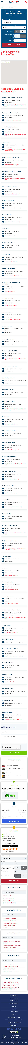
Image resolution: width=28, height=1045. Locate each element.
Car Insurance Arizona (8, 900)
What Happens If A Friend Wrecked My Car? (15, 769)
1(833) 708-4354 (15, 821)
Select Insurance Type (6, 19)
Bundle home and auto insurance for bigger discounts (9, 36)
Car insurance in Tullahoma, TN (10, 982)
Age (15, 25)
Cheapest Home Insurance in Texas (12, 945)
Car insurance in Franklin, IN (9, 985)
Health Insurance (14, 1003)
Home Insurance (14, 1000)
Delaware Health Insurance (10, 920)
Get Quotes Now (14, 44)
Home (2, 7)
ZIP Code (4, 25)
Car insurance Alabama (9, 895)
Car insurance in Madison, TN (9, 988)
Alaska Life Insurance (8, 964)
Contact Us (14, 1009)
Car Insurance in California (9, 902)
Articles (14, 1014)
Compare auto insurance (14, 1017)
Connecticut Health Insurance (10, 923)
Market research (14, 1025)
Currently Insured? (10, 31)
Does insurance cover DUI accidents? (14, 776)
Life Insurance (14, 998)
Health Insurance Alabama (9, 918)
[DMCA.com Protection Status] (14, 1032)
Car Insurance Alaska (8, 898)
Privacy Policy (14, 1011)
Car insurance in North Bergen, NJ (10, 984)
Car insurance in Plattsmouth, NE (10, 987)
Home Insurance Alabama (9, 950)
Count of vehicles (10, 40)
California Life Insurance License (11, 971)
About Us (14, 1006)
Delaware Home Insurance (9, 947)
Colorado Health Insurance (9, 925)
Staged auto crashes (10, 772)
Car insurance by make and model (14, 1020)
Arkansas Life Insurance (9, 968)
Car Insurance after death (12, 765)
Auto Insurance (14, 995)
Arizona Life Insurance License (10, 966)
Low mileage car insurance (14, 1022)
